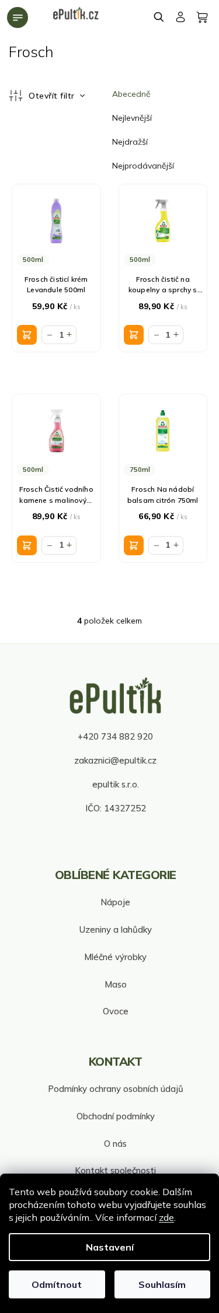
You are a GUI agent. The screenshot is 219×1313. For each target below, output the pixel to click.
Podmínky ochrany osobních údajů (115, 1088)
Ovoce (115, 1011)
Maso (116, 984)
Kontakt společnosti (115, 1170)
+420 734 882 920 (115, 736)
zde (166, 1217)
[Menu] (17, 17)
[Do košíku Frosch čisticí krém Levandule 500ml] (27, 335)
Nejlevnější (132, 118)
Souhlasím (162, 1284)
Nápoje (115, 902)
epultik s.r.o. (115, 784)
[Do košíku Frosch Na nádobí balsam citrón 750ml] (134, 545)
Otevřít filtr (53, 95)
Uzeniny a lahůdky (115, 929)
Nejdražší (130, 141)
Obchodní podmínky (116, 1116)
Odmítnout (57, 1284)
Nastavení (110, 1247)
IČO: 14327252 (115, 808)
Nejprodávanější (143, 165)
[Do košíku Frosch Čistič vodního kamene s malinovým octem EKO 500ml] (27, 545)
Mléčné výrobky (115, 956)
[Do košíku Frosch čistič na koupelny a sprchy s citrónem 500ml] (134, 335)
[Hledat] (159, 17)
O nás (115, 1143)
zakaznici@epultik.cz (115, 760)
